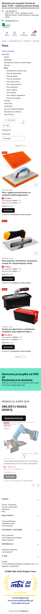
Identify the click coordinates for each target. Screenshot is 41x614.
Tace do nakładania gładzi (14, 109)
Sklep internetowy (18, 611)
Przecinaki (8, 103)
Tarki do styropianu (13, 98)
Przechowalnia (7, 526)
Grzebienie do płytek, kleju (16, 71)
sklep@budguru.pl (12, 21)
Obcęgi (7, 65)
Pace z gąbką (11, 90)
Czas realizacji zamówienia (12, 538)
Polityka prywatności (9, 550)
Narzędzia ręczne (15, 41)
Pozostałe (27, 41)
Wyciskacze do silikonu (12, 112)
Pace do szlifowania (13, 73)
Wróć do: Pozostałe (8, 51)
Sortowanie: (6, 134)
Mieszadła (8, 60)
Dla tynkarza (9, 114)
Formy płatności (8, 535)
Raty (3, 511)
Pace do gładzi (12, 76)
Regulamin (6, 509)
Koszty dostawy (8, 540)
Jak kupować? (7, 552)
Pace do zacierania (13, 79)
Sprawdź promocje (14, 418)
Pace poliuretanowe (13, 84)
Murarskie (36, 41)
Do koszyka (8, 210)
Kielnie (6, 57)
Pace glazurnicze (12, 82)
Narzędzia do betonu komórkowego (17, 62)
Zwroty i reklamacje (9, 505)
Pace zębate (11, 92)
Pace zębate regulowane (15, 95)
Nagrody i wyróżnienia (10, 566)
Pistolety (7, 101)
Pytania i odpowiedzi (9, 507)
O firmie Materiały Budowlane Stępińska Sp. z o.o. (20, 564)
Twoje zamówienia (8, 521)
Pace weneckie (12, 87)
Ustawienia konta (8, 523)
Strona (17, 146)
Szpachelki (8, 106)
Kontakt (5, 562)
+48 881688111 (11, 11)
